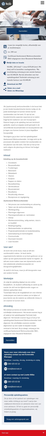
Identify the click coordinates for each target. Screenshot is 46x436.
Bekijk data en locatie (15, 63)
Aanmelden (23, 31)
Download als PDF (14, 84)
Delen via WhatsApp (15, 91)
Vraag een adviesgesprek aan (17, 419)
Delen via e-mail (13, 88)
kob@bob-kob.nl (15, 369)
